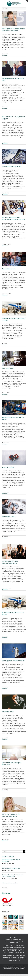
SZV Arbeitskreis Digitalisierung (11, 868)
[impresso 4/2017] (4, 922)
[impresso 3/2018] (10, 917)
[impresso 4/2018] (4, 917)
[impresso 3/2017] (10, 922)
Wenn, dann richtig (8, 467)
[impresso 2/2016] (15, 927)
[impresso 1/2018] (21, 917)
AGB (13, 968)
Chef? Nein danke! (8, 712)
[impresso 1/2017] (21, 922)
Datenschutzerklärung (12, 967)
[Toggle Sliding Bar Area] (26, 1)
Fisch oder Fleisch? (8, 368)
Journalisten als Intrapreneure (11, 166)
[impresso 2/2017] (15, 922)
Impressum (5, 967)
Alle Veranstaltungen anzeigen (10, 883)
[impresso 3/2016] (10, 927)
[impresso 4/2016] (4, 927)
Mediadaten (17, 968)
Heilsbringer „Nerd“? (8, 516)
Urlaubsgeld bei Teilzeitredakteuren (13, 661)
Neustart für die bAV (8, 269)
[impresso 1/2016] (21, 927)
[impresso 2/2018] (15, 917)
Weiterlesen (4, 55)
